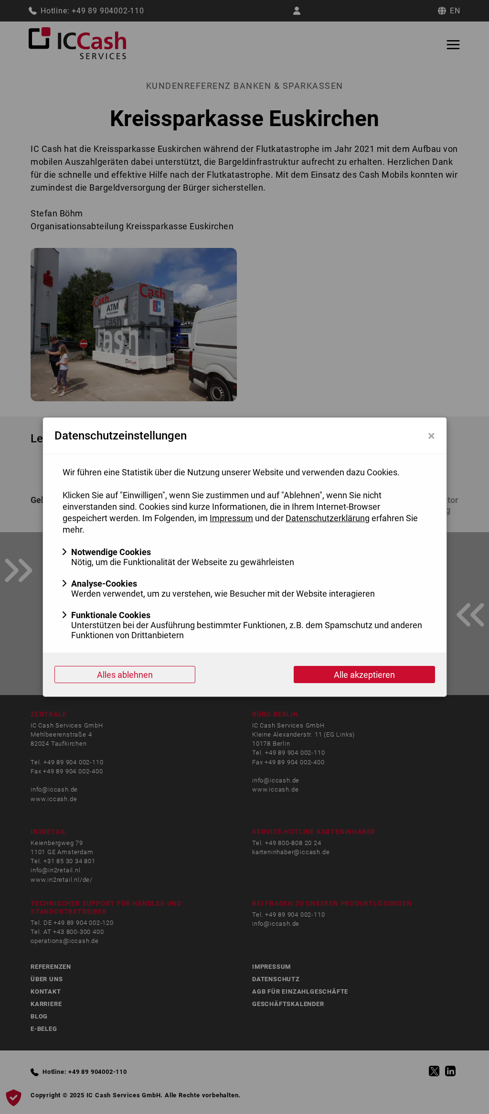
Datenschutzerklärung (328, 518)
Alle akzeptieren (364, 675)
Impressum (231, 518)
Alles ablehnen (125, 675)
